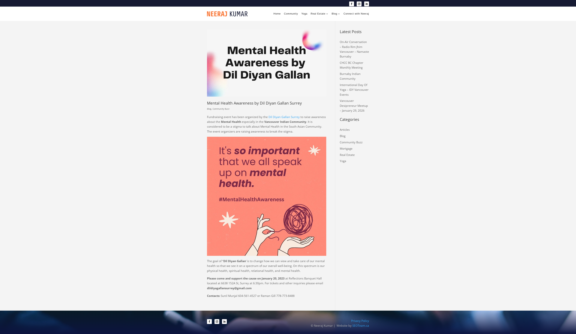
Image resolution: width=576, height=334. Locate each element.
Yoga (304, 13)
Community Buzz (221, 108)
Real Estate (318, 13)
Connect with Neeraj (356, 13)
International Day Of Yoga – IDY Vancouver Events (354, 90)
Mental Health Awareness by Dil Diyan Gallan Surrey (254, 103)
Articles (345, 130)
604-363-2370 (221, 3)
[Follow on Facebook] (351, 3)
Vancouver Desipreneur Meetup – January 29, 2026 (354, 105)
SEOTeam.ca (360, 326)
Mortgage (346, 149)
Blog (334, 13)
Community (291, 13)
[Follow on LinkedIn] (366, 3)
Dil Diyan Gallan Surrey (284, 117)
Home (277, 13)
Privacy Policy (360, 321)
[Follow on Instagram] (359, 3)
